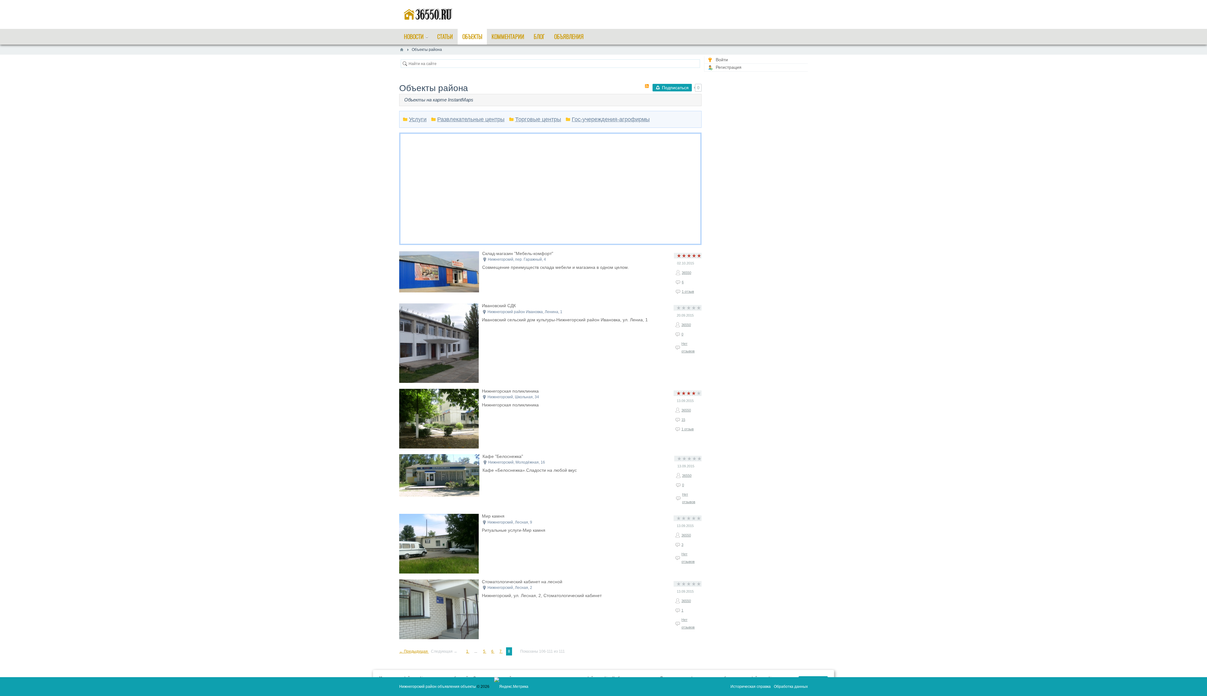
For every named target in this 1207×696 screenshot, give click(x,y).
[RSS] (646, 86)
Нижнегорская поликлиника (510, 391)
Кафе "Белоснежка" (502, 456)
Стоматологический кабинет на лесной (522, 581)
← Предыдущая (414, 651)
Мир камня (493, 516)
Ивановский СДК (499, 305)
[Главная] (401, 50)
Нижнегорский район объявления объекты (437, 686)
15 (683, 419)
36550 (686, 273)
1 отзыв (688, 291)
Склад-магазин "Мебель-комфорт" (517, 253)
